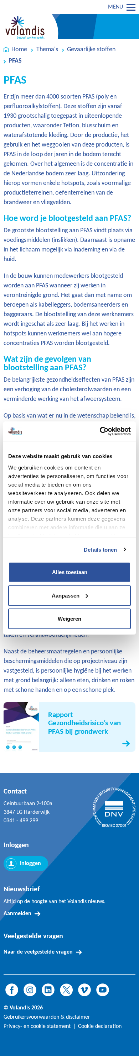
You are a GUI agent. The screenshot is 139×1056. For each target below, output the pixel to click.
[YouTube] (102, 990)
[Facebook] (12, 990)
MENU (115, 7)
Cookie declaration (100, 1026)
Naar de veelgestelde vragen (38, 952)
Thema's (47, 49)
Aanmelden (17, 914)
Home (19, 49)
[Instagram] (30, 990)
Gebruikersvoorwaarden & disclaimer (47, 1017)
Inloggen (30, 863)
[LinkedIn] (48, 990)
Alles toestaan (69, 572)
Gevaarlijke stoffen (91, 49)
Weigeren (69, 619)
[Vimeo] (84, 990)
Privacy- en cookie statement (37, 1026)
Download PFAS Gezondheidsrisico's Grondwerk (69, 727)
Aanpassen (65, 595)
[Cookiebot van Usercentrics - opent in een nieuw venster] (100, 431)
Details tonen (100, 549)
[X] (66, 990)
